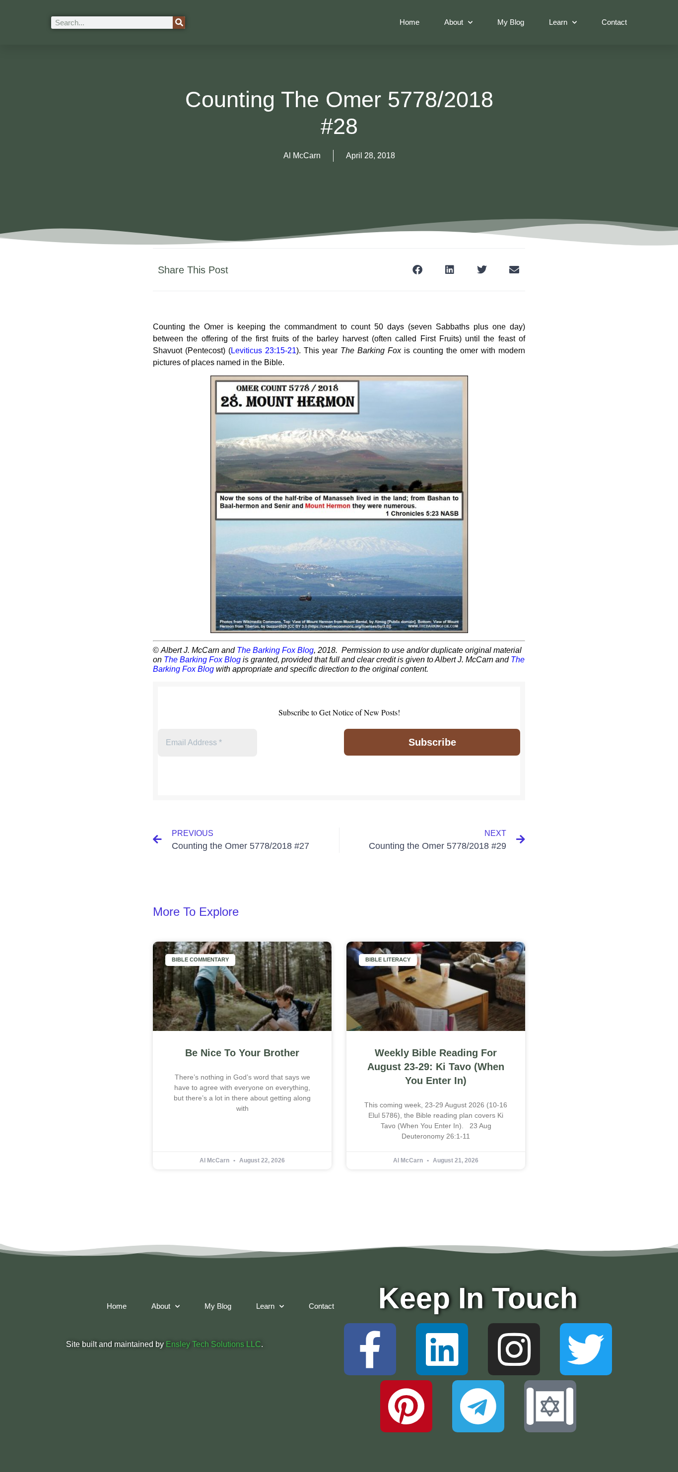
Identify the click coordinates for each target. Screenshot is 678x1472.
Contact (614, 22)
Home (409, 22)
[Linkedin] (442, 1349)
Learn (558, 22)
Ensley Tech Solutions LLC (213, 1344)
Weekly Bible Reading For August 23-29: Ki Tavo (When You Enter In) (435, 1066)
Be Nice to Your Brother (242, 1052)
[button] (417, 269)
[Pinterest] (406, 1406)
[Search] (179, 22)
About (453, 22)
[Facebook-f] (370, 1349)
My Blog (510, 22)
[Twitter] (586, 1349)
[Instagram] (514, 1349)
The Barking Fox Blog (275, 650)
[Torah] (550, 1406)
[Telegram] (478, 1406)
